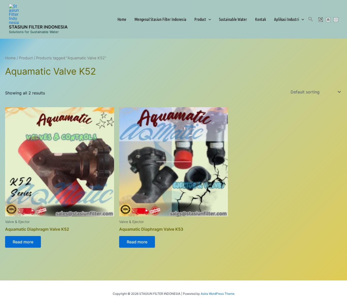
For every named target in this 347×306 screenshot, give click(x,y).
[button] (208, 19)
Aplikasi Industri (286, 19)
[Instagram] (336, 19)
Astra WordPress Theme (217, 294)
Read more (23, 241)
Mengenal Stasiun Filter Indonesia (160, 19)
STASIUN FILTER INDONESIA (38, 27)
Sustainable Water (233, 19)
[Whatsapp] (320, 19)
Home (121, 19)
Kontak (260, 19)
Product (200, 19)
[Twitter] (328, 19)
